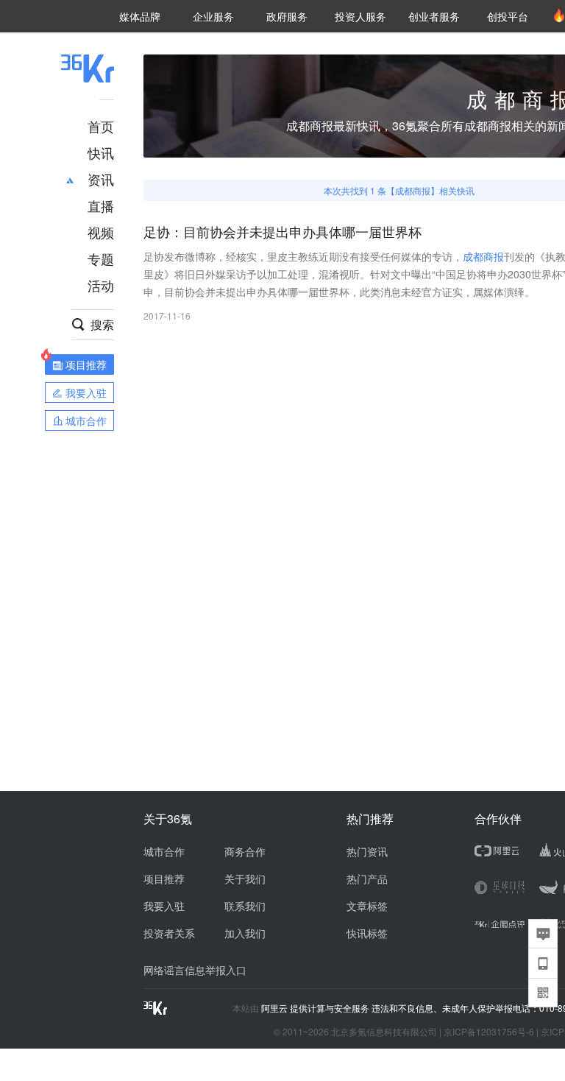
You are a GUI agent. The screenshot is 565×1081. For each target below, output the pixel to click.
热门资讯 (367, 851)
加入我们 (245, 933)
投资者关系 (169, 933)
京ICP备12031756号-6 (489, 1031)
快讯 (101, 152)
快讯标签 (367, 933)
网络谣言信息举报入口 (194, 969)
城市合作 (164, 851)
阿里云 (275, 1008)
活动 (101, 285)
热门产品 (367, 878)
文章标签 (367, 905)
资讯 (101, 179)
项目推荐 (164, 878)
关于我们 (245, 878)
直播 (101, 205)
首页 (101, 125)
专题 (101, 258)
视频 (101, 232)
